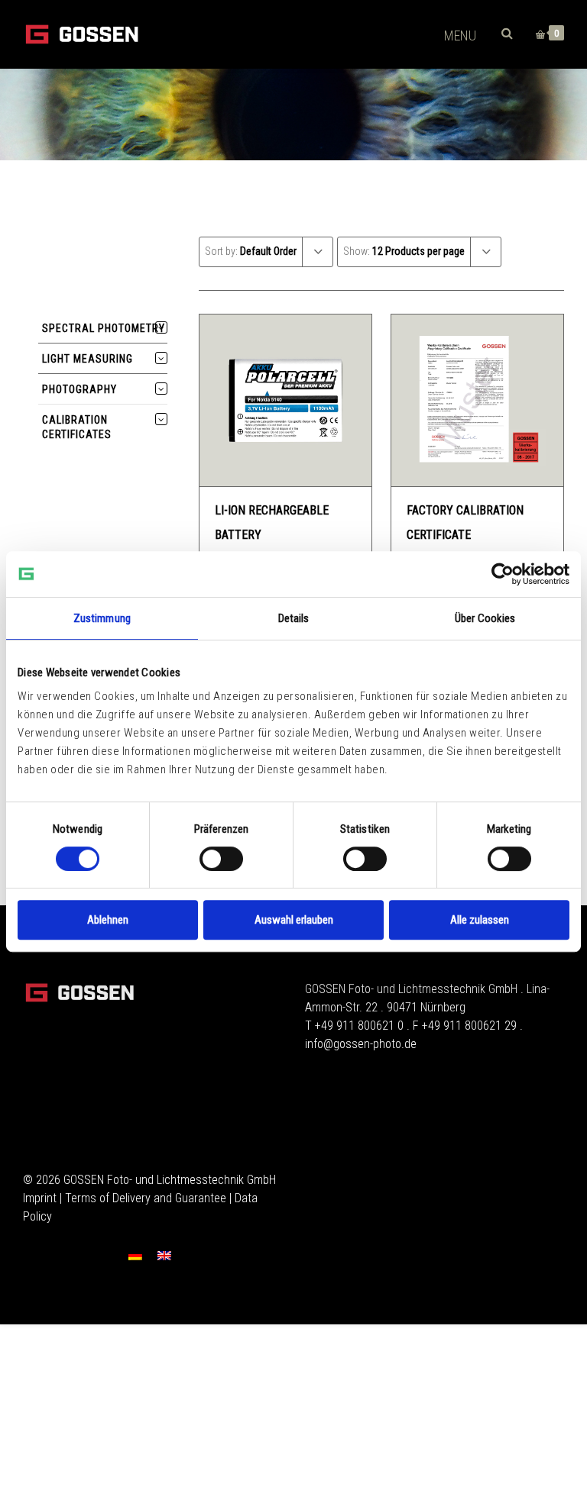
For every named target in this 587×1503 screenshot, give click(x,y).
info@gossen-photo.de (361, 1044)
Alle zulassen (479, 920)
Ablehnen (107, 920)
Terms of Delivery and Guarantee (145, 1198)
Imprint (40, 1198)
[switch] (221, 859)
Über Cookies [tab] (485, 618)
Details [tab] (294, 618)
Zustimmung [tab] (102, 618)
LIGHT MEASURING (87, 359)
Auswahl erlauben (294, 920)
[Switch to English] (164, 1255)
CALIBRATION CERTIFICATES (77, 427)
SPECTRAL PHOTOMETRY (103, 328)
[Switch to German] (135, 1255)
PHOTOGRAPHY (79, 389)
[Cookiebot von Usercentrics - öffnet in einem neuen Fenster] (502, 574)
